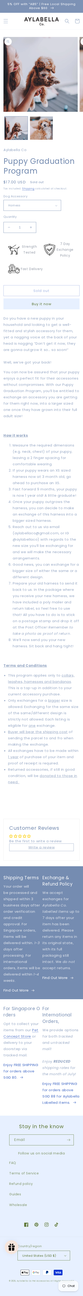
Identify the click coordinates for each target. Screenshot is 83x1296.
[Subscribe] (68, 1139)
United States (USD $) (39, 1255)
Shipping (28, 188)
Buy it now (41, 303)
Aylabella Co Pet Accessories (33, 1280)
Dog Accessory (15, 196)
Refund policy (21, 1183)
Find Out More (16, 990)
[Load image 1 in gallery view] (16, 128)
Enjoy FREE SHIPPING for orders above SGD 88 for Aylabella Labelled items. (61, 1093)
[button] (6, 21)
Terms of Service (24, 1173)
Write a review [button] (41, 847)
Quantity (10, 217)
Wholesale (18, 1205)
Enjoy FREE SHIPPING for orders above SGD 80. (20, 1071)
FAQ (12, 1162)
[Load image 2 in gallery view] (41, 128)
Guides (15, 1194)
